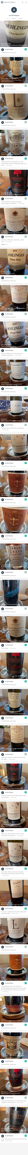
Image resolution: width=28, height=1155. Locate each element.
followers (14, 18)
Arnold (2, 244)
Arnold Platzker (9, 49)
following (20, 18)
